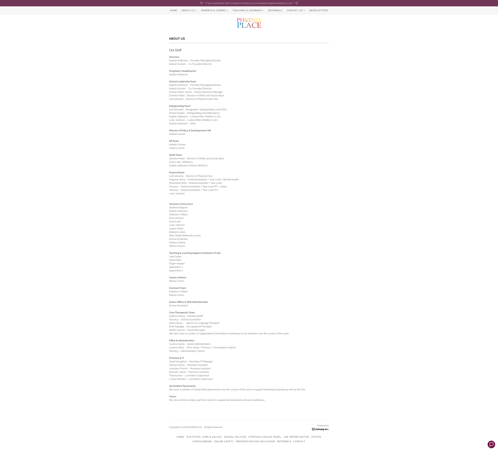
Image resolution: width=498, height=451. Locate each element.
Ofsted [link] (316, 437)
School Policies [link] (235, 437)
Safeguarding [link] (202, 441)
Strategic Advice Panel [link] (264, 437)
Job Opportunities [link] (296, 437)
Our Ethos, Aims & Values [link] (204, 437)
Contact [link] (299, 441)
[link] (249, 22)
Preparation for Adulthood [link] (255, 441)
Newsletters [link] (318, 10)
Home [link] (173, 10)
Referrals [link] (275, 10)
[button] (189, 10)
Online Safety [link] (224, 441)
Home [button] (180, 437)
